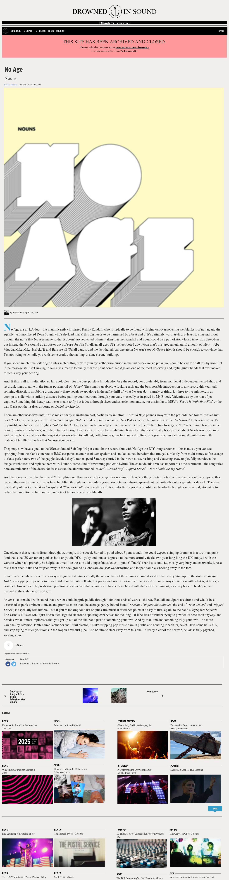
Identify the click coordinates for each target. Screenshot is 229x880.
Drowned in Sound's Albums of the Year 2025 (192, 877)
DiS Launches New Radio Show (18, 833)
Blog (51, 31)
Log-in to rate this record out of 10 (16, 653)
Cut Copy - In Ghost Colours (184, 833)
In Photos (40, 31)
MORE (215, 808)
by (17, 312)
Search (221, 31)
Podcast (61, 31)
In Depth (28, 31)
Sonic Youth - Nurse (64, 877)
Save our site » (114, 22)
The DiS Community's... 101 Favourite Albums (140, 878)
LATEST (6, 713)
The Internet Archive (129, 51)
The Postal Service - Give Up (68, 833)
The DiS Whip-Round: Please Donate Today (24, 877)
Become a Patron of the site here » (39, 663)
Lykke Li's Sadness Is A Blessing (186, 769)
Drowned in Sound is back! (67, 725)
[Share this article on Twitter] (13, 663)
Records (16, 31)
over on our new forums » (132, 47)
